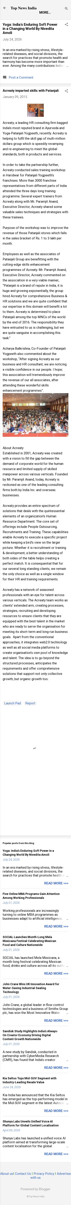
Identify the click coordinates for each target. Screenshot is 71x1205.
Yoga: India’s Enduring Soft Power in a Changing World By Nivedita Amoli (30, 28)
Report (30, 703)
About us (6, 1174)
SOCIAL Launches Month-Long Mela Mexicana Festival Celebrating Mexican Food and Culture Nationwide (29, 941)
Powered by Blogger (35, 1189)
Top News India (24, 8)
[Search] (66, 9)
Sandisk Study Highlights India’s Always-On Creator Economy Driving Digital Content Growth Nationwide (30, 1035)
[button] (66, 24)
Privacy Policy (44, 1174)
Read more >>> (56, 883)
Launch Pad (12, 703)
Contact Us (23, 1174)
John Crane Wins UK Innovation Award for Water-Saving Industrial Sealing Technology (31, 988)
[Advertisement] (35, 807)
